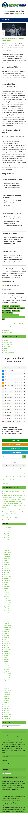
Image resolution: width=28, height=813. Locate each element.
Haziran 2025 (7, 556)
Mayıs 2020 (6, 680)
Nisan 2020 (6, 682)
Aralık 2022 (6, 617)
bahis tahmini (20, 308)
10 (17, 471)
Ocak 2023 (6, 615)
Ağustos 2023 (7, 601)
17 (17, 473)
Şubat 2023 (6, 613)
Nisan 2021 (6, 657)
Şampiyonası (10, 352)
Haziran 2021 (7, 653)
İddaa (19, 45)
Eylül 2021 (6, 647)
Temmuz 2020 (7, 676)
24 (17, 476)
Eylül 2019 (6, 688)
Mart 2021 (6, 659)
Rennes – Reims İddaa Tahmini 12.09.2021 (13, 324)
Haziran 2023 (7, 605)
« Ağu (3, 483)
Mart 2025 (6, 562)
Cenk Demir (15, 43)
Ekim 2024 (6, 572)
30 (13, 479)
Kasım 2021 (7, 643)
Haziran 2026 (7, 532)
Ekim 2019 (6, 686)
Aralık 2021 (6, 641)
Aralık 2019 (6, 684)
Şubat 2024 (6, 588)
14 (6, 473)
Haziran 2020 (7, 678)
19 (24, 473)
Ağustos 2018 (7, 714)
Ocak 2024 (6, 590)
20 (3, 476)
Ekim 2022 (6, 621)
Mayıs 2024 (6, 582)
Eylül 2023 (6, 599)
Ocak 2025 (6, 566)
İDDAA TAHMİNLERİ (11, 47)
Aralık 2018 (6, 706)
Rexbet (5, 350)
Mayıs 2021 (6, 655)
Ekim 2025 (6, 548)
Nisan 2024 (6, 584)
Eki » (7, 483)
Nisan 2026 (6, 536)
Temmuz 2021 (7, 651)
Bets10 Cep (7, 346)
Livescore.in (7, 330)
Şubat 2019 (6, 702)
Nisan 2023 (6, 609)
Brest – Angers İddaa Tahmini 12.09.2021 (15, 326)
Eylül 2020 (6, 672)
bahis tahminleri (6, 310)
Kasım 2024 (7, 570)
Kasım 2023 (7, 594)
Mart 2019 (6, 700)
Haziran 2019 (7, 694)
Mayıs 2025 (6, 558)
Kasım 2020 (7, 667)
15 (10, 473)
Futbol (15, 45)
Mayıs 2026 (6, 534)
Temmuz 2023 (7, 603)
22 (10, 476)
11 (20, 471)
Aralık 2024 (6, 568)
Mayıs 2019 (6, 696)
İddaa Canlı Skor (8, 332)
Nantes (18, 47)
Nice (22, 47)
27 (3, 479)
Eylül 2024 (6, 574)
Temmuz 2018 (7, 716)
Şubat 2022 (6, 637)
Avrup (5, 352)
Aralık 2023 (6, 592)
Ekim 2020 (6, 669)
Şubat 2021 (6, 661)
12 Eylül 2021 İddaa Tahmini (9, 308)
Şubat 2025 (6, 564)
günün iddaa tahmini (7, 312)
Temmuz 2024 (7, 578)
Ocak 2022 (6, 639)
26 (24, 476)
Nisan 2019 (6, 698)
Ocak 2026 (6, 542)
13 (3, 473)
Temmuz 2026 (7, 530)
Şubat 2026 (6, 540)
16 (13, 473)
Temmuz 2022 (7, 627)
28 (6, 479)
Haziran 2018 (7, 718)
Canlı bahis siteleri (8, 344)
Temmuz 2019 (7, 692)
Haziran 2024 (7, 580)
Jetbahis (6, 348)
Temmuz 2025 (7, 554)
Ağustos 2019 (7, 690)
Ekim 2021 (6, 645)
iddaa (17, 314)
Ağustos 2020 (7, 674)
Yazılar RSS (5, 760)
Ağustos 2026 (7, 528)
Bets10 (4, 285)
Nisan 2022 (6, 633)
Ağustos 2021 (7, 649)
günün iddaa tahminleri (8, 314)
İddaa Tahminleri (15, 317)
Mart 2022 (6, 635)
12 (24, 471)
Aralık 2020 (6, 665)
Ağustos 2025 (7, 552)
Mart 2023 (6, 611)
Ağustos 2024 (7, 576)
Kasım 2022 (7, 619)
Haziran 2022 (7, 629)
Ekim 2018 (6, 710)
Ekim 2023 (6, 596)
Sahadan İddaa (18, 13)
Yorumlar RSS (5, 764)
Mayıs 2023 (6, 607)
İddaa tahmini (5, 317)
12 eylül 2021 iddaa (15, 306)
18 (20, 473)
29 (10, 479)
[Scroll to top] (25, 810)
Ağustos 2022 (7, 625)
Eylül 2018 (6, 712)
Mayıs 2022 (6, 631)
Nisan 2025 (6, 560)
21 (6, 476)
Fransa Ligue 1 (10, 45)
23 (13, 476)
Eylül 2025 (6, 550)
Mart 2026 (6, 538)
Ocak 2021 (6, 663)
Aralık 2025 (6, 544)
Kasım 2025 (7, 546)
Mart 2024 (6, 586)
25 (20, 476)
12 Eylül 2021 (5, 306)
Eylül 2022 (6, 623)
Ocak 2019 (6, 704)
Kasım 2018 (7, 708)
